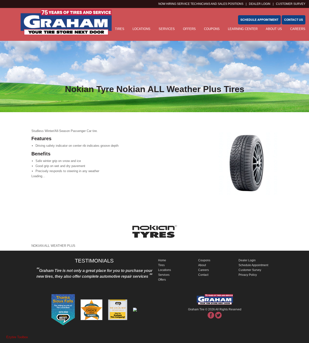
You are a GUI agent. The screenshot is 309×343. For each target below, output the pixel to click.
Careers (297, 29)
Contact (203, 275)
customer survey (290, 4)
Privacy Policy (248, 275)
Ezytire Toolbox (17, 337)
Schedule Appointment (253, 265)
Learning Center (243, 29)
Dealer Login (259, 4)
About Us (274, 29)
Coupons (212, 29)
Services (167, 29)
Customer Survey (250, 270)
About (202, 265)
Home (162, 260)
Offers (189, 29)
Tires (161, 265)
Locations (141, 29)
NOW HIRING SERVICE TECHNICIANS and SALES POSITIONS (200, 4)
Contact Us (293, 19)
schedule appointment (259, 19)
